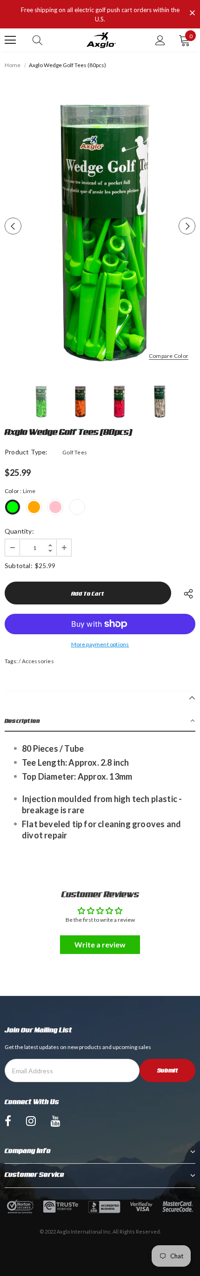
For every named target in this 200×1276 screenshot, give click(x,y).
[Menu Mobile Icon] (10, 40)
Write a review (100, 944)
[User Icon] (160, 40)
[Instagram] (31, 1120)
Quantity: (19, 531)
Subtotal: (19, 565)
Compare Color (168, 356)
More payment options (100, 644)
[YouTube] (55, 1120)
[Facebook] (8, 1120)
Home (12, 65)
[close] (192, 13)
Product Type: (26, 452)
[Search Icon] (37, 40)
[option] (100, 225)
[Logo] (101, 40)
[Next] (187, 226)
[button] (100, 721)
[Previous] (13, 226)
